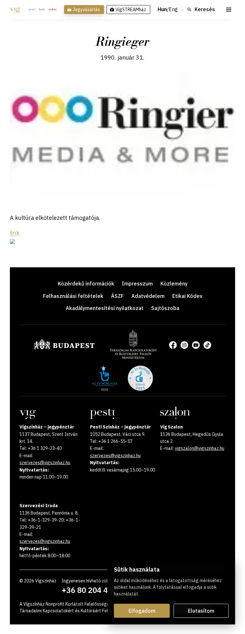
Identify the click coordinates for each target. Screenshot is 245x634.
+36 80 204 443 (89, 590)
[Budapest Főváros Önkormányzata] (64, 348)
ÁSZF (117, 296)
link (14, 232)
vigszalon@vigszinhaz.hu (199, 448)
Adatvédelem (148, 296)
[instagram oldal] (184, 345)
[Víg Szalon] (52, 9)
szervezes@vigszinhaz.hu (44, 462)
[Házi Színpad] (42, 9)
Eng (173, 9)
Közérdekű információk (86, 283)
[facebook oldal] (173, 345)
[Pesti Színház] (32, 9)
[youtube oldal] (196, 345)
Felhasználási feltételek (73, 296)
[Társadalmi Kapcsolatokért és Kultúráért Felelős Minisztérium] (133, 357)
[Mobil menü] (228, 9)
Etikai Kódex (187, 296)
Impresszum (137, 283)
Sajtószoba (165, 308)
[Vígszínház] (15, 9)
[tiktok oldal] (207, 345)
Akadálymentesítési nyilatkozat (105, 308)
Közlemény (174, 283)
